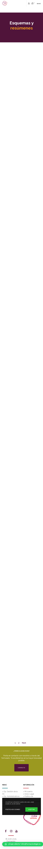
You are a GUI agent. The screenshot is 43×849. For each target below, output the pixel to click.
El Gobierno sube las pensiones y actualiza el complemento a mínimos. (21, 412)
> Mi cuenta (27, 791)
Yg (21, 211)
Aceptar (31, 809)
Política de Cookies (13, 809)
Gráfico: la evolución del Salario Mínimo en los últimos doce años (21, 296)
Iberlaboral (19, 66)
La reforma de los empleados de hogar (21, 137)
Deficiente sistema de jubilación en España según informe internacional (21, 644)
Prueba (21, 250)
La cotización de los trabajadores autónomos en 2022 (21, 602)
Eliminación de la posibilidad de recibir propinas (21, 486)
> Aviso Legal (28, 794)
